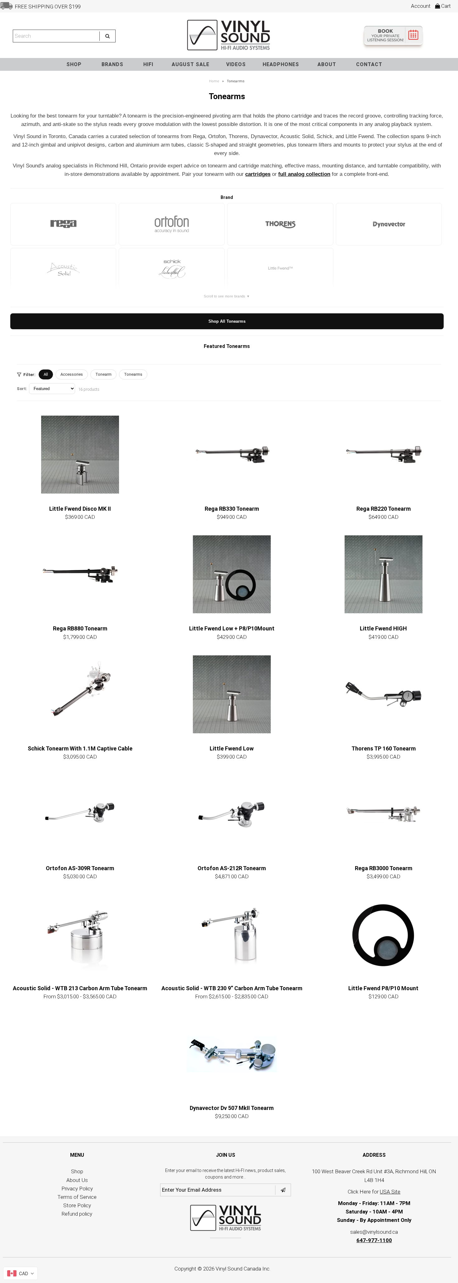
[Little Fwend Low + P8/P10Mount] (232, 574)
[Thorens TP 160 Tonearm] (383, 694)
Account (421, 6)
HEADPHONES (281, 64)
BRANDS (112, 64)
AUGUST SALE (190, 64)
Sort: (22, 388)
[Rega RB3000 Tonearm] (383, 814)
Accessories (71, 374)
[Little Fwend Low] (232, 694)
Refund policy (77, 1214)
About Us (77, 1180)
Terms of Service (77, 1197)
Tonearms (133, 374)
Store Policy (77, 1205)
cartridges (257, 174)
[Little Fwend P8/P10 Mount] (383, 934)
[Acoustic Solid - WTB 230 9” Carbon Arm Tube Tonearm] (232, 934)
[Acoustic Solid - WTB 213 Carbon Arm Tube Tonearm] (80, 934)
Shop (77, 1171)
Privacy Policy (77, 1188)
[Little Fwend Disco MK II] (80, 454)
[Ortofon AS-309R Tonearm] (80, 814)
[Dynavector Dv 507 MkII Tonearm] (232, 1054)
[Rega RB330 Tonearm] (232, 454)
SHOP (74, 64)
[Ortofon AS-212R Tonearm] (232, 814)
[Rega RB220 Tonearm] (383, 454)
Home (214, 81)
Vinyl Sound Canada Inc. (243, 1269)
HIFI (148, 64)
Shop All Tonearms (227, 321)
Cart (445, 6)
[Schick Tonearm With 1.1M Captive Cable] (80, 694)
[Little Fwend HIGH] (383, 574)
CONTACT (369, 64)
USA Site (390, 1192)
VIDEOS (236, 64)
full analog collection (304, 174)
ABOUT (326, 64)
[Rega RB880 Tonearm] (80, 574)
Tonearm (103, 374)
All (46, 374)
